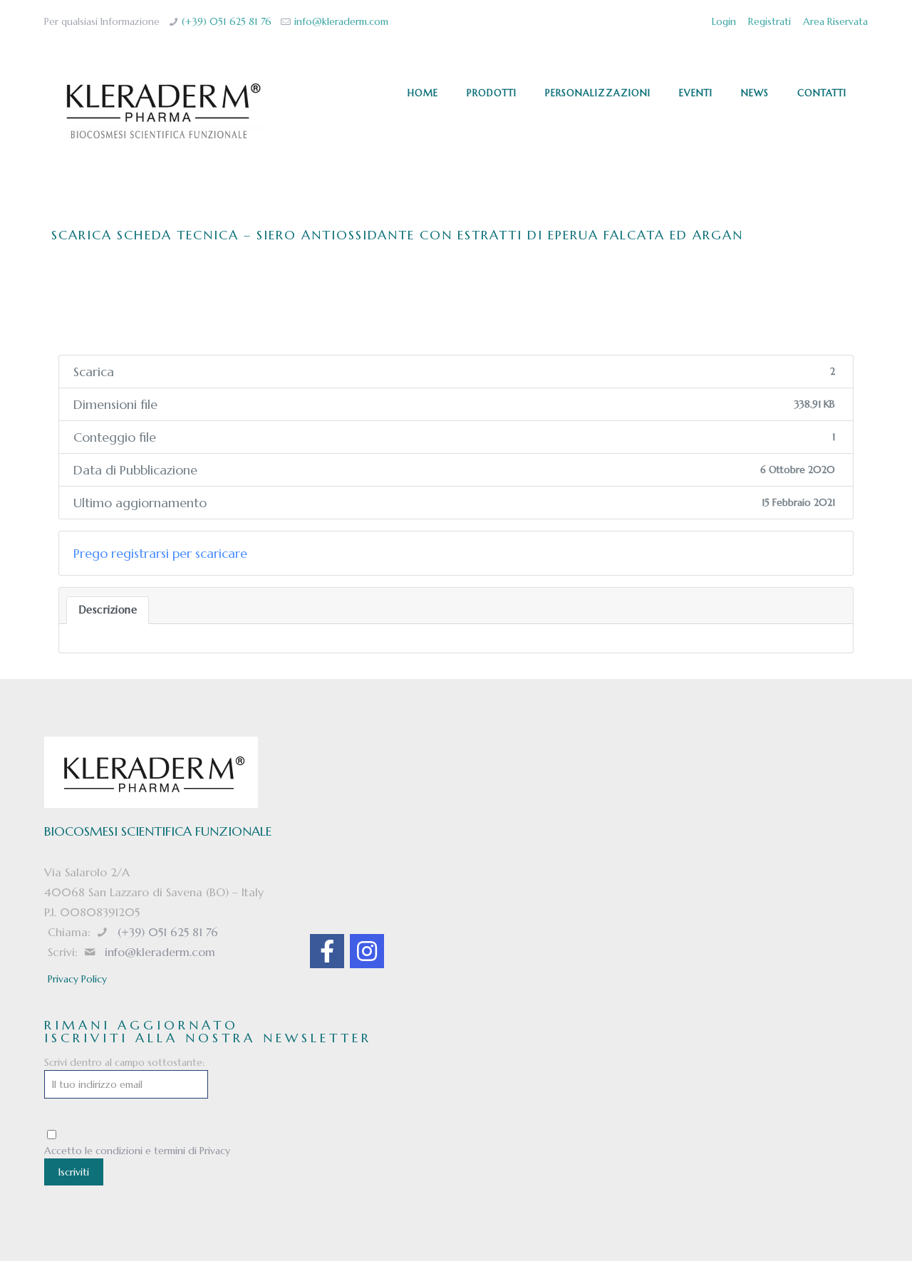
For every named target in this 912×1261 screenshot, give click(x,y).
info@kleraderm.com (341, 21)
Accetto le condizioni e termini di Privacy (137, 1150)
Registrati (769, 21)
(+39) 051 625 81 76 (226, 21)
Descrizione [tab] (108, 609)
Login (724, 21)
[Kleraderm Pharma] (162, 111)
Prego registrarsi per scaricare (160, 553)
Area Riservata (835, 21)
